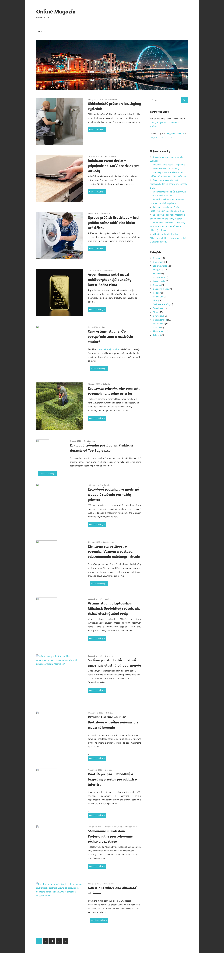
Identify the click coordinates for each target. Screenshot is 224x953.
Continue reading (96, 129)
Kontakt (41, 31)
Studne (104, 327)
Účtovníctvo (158, 316)
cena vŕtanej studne (108, 349)
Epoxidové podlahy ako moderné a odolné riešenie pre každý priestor (113, 494)
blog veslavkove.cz (175, 133)
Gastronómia (159, 277)
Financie (157, 273)
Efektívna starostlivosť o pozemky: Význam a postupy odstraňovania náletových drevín (114, 551)
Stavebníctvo (159, 308)
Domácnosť (105, 213)
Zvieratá (108, 769)
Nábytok (109, 712)
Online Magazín (56, 11)
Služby (156, 300)
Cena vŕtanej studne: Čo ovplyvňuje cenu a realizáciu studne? (110, 336)
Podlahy (107, 485)
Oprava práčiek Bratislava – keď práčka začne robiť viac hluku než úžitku (113, 222)
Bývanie (108, 826)
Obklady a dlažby (111, 99)
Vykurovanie (159, 323)
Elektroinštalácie (110, 156)
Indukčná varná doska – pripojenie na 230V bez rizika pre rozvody (113, 165)
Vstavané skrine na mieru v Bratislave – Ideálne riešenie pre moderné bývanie (113, 722)
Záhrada (106, 384)
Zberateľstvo (159, 331)
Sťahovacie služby (130, 826)
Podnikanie (158, 296)
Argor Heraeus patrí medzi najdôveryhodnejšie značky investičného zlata (109, 279)
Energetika (109, 656)
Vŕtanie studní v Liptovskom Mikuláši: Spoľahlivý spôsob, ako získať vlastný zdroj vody (114, 608)
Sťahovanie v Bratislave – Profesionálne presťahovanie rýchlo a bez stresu (110, 836)
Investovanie (108, 270)
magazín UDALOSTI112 (161, 137)
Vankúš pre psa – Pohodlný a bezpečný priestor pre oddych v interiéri (112, 779)
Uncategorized (89, 440)
